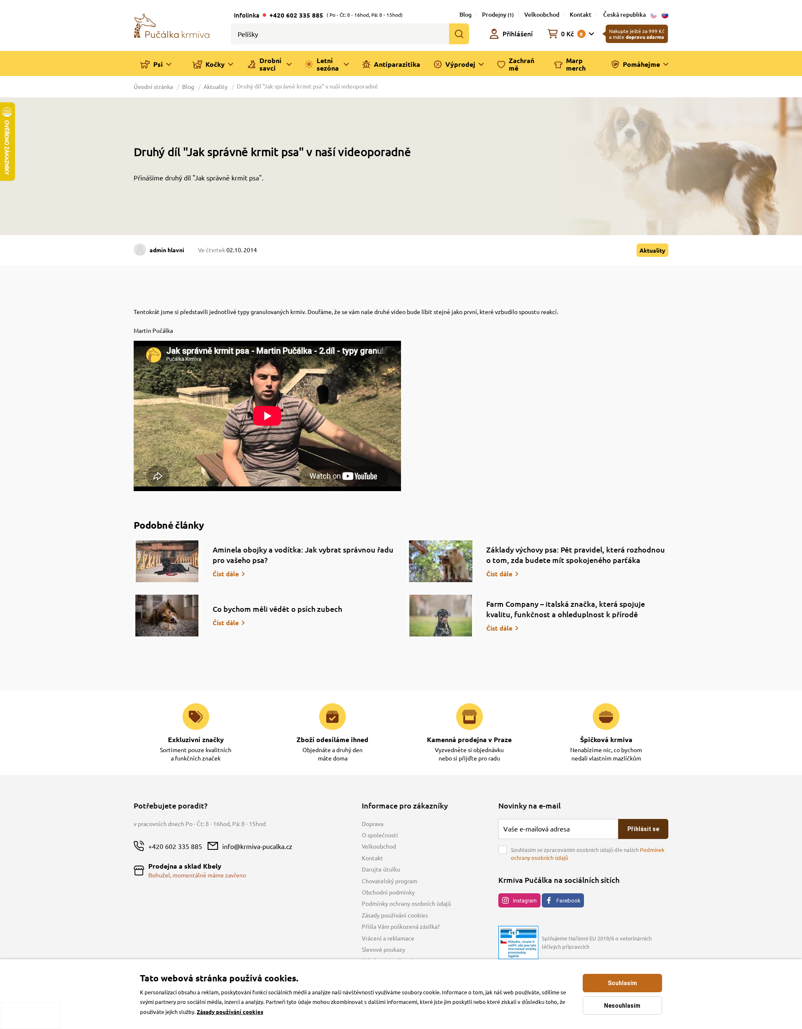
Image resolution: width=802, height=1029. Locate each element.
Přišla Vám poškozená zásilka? (401, 926)
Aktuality (215, 86)
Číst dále (226, 574)
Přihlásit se (643, 829)
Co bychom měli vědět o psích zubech (277, 608)
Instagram (525, 900)
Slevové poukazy (383, 949)
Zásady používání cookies (395, 915)
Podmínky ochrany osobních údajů (406, 903)
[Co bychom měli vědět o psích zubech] (167, 615)
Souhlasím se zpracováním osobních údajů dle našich (588, 854)
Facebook (568, 900)
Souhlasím (622, 983)
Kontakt (580, 14)
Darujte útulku (381, 869)
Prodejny (498, 14)
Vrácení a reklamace (388, 938)
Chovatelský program (389, 881)
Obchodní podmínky (388, 892)
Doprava (372, 823)
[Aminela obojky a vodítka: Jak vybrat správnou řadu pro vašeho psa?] (167, 561)
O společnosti (380, 835)
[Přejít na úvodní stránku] (171, 25)
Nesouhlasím (622, 1005)
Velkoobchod (541, 14)
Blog (465, 14)
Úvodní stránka (154, 86)
